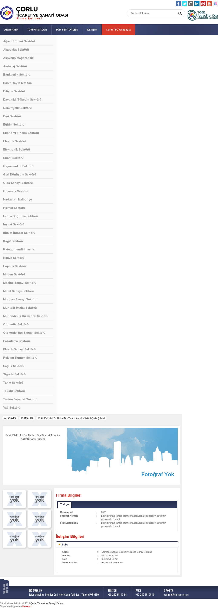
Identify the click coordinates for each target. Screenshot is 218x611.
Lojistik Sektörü (14, 266)
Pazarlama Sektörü (16, 341)
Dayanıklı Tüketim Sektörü (22, 99)
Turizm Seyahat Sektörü (20, 399)
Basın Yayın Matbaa (17, 83)
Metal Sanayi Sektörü (18, 291)
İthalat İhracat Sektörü (19, 232)
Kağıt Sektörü (13, 241)
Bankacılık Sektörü (16, 74)
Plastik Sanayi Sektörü (19, 349)
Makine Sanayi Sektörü (19, 282)
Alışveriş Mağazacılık (18, 58)
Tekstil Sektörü (14, 391)
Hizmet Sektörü (14, 207)
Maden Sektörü (14, 274)
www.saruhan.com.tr (112, 562)
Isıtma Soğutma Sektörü (20, 216)
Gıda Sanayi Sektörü (18, 182)
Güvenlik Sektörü (15, 191)
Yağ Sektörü (12, 407)
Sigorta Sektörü (14, 374)
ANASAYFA (11, 29)
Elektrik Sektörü (14, 141)
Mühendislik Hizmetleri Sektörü (25, 316)
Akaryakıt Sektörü (16, 49)
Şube (65, 544)
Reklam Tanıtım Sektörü (20, 357)
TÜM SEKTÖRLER (67, 29)
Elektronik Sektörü (16, 149)
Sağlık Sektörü (13, 366)
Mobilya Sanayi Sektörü (20, 299)
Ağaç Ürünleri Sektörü (19, 41)
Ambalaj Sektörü (15, 66)
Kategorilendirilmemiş (19, 249)
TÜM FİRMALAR (37, 29)
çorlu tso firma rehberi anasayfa (34, 13)
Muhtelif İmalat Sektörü (20, 307)
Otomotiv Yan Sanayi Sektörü (24, 332)
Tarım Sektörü (13, 382)
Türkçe (64, 504)
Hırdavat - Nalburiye (17, 199)
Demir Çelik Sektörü (17, 108)
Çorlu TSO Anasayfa (118, 29)
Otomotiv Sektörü (16, 324)
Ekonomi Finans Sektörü (21, 132)
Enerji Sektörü (13, 157)
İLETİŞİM (92, 29)
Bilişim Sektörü (14, 91)
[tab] (117, 544)
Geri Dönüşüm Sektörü (19, 174)
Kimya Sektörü (13, 257)
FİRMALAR (27, 418)
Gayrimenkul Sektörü (18, 166)
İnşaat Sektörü (13, 224)
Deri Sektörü (12, 116)
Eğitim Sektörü (13, 124)
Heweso (26, 606)
